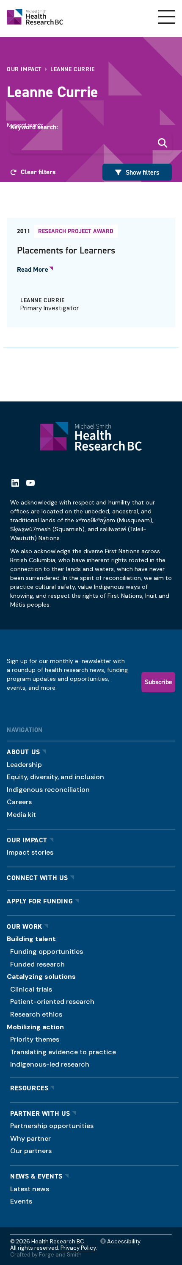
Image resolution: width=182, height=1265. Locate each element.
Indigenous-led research (49, 1064)
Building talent (31, 938)
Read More (32, 269)
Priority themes (34, 1039)
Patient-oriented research (52, 1001)
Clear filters (38, 171)
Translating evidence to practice (63, 1052)
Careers (19, 801)
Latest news (29, 1188)
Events (21, 1201)
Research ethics (36, 1014)
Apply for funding (40, 901)
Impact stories (30, 852)
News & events (36, 1176)
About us (23, 751)
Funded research (37, 964)
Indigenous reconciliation (48, 789)
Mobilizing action (35, 1027)
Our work (24, 926)
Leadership (24, 764)
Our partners (31, 1150)
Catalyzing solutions (41, 976)
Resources (29, 1088)
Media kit (21, 814)
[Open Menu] (166, 16)
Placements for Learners (66, 250)
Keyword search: (34, 127)
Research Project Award (75, 231)
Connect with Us (37, 877)
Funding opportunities (46, 951)
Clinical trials (31, 989)
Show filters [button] (142, 172)
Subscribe (158, 681)
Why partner (30, 1138)
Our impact (27, 840)
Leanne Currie (42, 300)
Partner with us (40, 1113)
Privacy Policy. (79, 1247)
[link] (91, 272)
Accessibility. (123, 1241)
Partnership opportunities (52, 1125)
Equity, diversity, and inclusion (55, 776)
